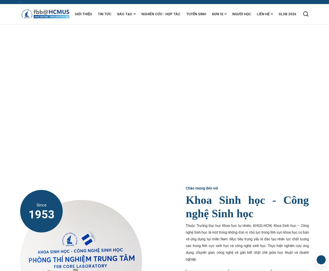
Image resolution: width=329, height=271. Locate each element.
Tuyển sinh (196, 14)
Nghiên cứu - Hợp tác (160, 14)
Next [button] (319, 93)
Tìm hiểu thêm (40, 114)
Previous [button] (319, 106)
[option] (164, 100)
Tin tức (104, 14)
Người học (241, 14)
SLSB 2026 (287, 14)
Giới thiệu (83, 14)
